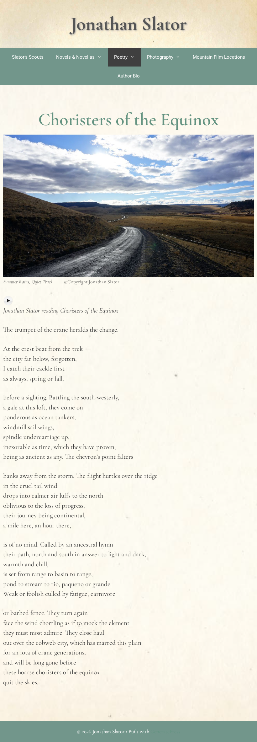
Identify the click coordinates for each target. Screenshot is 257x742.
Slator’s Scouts (28, 57)
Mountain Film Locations (219, 57)
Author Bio (129, 76)
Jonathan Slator (129, 24)
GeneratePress (165, 731)
